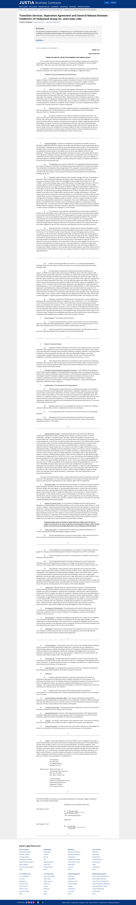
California (46, 884)
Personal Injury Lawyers (26, 867)
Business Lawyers (24, 854)
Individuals (47, 849)
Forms (25, 9)
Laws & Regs (64, 6)
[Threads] (36, 902)
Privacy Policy (103, 902)
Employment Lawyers (25, 859)
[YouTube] (29, 902)
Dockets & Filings (24, 891)
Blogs (94, 864)
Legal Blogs (71, 879)
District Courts (23, 889)
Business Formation (74, 852)
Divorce (46, 857)
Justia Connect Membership (100, 876)
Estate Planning (48, 862)
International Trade (74, 862)
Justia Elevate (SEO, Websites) (101, 884)
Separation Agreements (53, 22)
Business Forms (72, 881)
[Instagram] (33, 902)
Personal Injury (48, 867)
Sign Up (113, 2)
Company (81, 902)
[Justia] (26, 2)
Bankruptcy (47, 852)
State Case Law (48, 881)
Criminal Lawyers (24, 857)
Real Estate (71, 864)
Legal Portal (74, 902)
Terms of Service (93, 902)
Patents (70, 886)
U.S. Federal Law (25, 874)
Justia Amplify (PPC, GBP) (99, 886)
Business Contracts (33, 9)
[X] (40, 902)
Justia (20, 9)
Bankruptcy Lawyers (25, 852)
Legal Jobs (71, 876)
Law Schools (54, 6)
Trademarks (71, 889)
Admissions (95, 854)
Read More (39, 40)
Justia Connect (66, 902)
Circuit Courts (23, 886)
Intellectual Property (74, 859)
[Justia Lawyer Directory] (43, 902)
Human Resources (38, 22)
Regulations (22, 881)
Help (86, 902)
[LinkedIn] (27, 902)
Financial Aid (96, 857)
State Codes (47, 879)
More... (21, 869)
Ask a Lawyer (33, 6)
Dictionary (95, 852)
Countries (71, 891)
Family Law (47, 864)
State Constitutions (49, 876)
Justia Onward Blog (98, 889)
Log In (107, 2)
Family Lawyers (23, 864)
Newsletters (72, 6)
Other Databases (74, 874)
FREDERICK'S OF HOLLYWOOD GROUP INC (50, 9)
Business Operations (74, 854)
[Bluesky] (38, 902)
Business (71, 849)
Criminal (46, 854)
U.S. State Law (49, 874)
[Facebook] (31, 902)
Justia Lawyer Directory (99, 879)
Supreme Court (23, 884)
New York (46, 889)
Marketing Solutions (84, 6)
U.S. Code (22, 879)
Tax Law (70, 867)
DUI (45, 859)
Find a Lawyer (23, 6)
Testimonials (96, 891)
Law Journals (96, 862)
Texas (45, 891)
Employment (71, 857)
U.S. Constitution (24, 876)
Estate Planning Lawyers (26, 862)
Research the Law (44, 6)
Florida (46, 886)
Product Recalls (72, 884)
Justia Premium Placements (100, 881)
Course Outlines (97, 859)
